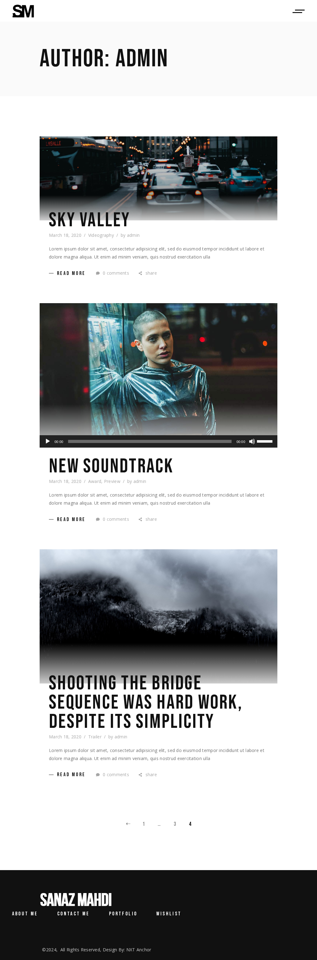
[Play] (48, 441)
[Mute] (252, 441)
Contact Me (73, 914)
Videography (101, 235)
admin (133, 235)
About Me (25, 914)
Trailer (95, 737)
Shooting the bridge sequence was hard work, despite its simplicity (146, 703)
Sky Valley (89, 220)
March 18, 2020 (65, 235)
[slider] (265, 440)
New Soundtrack (111, 466)
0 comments (115, 273)
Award (94, 481)
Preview (112, 481)
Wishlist (168, 914)
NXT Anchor (138, 950)
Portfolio (123, 914)
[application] (158, 441)
